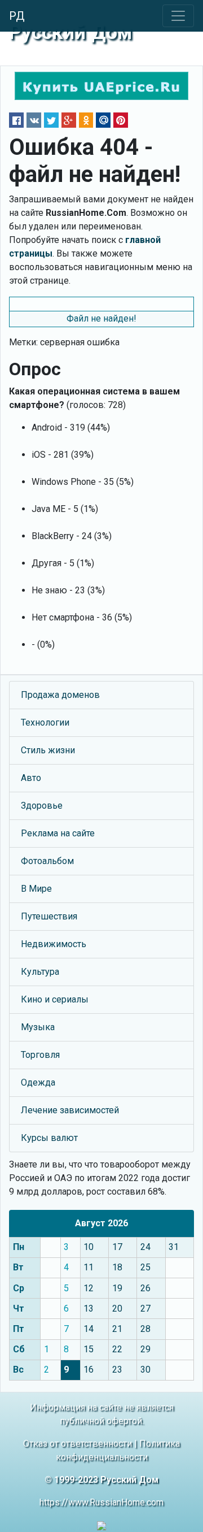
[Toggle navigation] (178, 16)
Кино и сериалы (55, 999)
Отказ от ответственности (77, 1443)
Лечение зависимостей (70, 1110)
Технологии (45, 722)
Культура (40, 971)
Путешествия (49, 916)
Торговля (40, 1054)
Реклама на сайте (58, 833)
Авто (31, 777)
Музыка (38, 1027)
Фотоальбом (47, 861)
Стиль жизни (48, 750)
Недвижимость (53, 944)
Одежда (38, 1082)
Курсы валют (49, 1137)
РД (17, 16)
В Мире (36, 888)
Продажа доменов (60, 694)
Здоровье (42, 805)
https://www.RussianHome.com (101, 1502)
